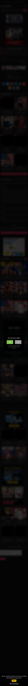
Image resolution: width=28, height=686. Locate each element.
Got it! (14, 680)
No (18, 342)
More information (14, 683)
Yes (10, 342)
